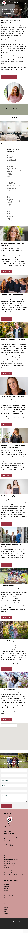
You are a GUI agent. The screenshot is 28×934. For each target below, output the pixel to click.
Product (6, 867)
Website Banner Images (11, 859)
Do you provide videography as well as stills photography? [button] (11, 216)
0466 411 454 (10, 833)
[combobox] (14, 791)
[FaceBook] (6, 845)
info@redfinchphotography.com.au (14, 837)
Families (6, 886)
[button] (25, 3)
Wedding (6, 897)
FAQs (5, 909)
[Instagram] (11, 845)
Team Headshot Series (10, 871)
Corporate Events (9, 855)
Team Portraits (8, 872)
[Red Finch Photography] (9, 822)
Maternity (7, 890)
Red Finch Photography (11, 921)
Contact (6, 913)
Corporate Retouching (10, 857)
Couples (6, 884)
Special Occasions (9, 896)
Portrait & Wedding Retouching (13, 894)
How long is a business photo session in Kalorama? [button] (11, 158)
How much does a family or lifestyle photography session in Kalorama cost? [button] (11, 171)
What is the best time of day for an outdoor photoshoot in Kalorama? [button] (11, 186)
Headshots (7, 861)
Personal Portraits (9, 892)
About (6, 907)
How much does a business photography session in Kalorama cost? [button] (11, 201)
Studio (6, 869)
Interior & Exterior (9, 863)
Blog (5, 911)
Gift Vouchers (8, 888)
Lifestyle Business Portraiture (12, 865)
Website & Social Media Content (13, 874)
